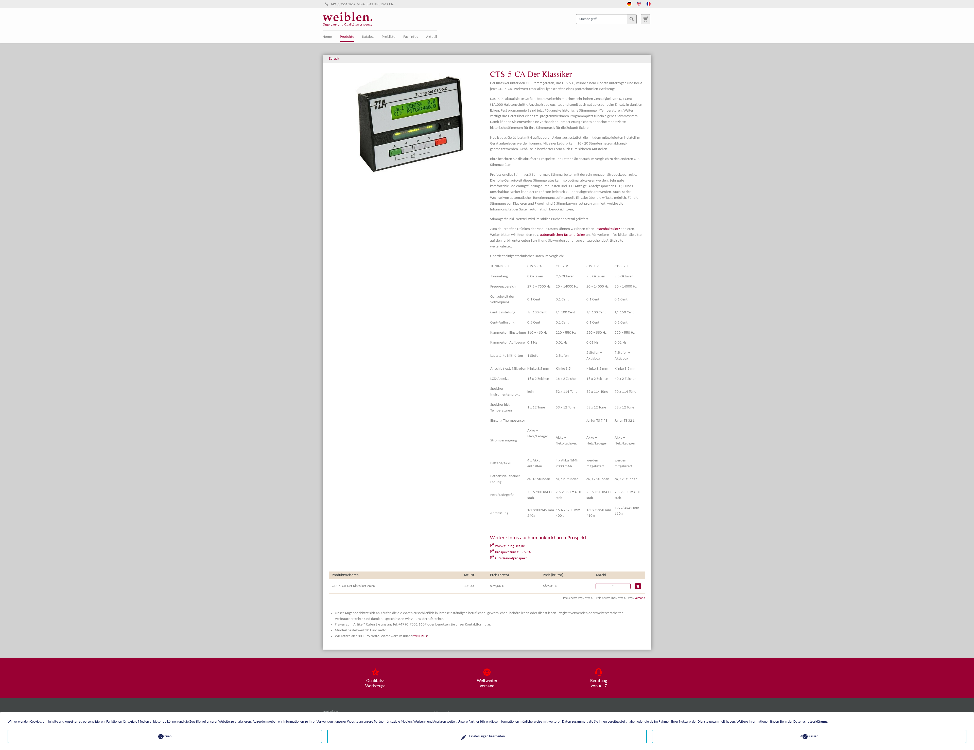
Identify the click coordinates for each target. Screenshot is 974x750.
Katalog (368, 37)
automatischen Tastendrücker (562, 235)
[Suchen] (631, 19)
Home (327, 37)
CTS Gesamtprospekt (511, 558)
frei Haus (420, 636)
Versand (640, 598)
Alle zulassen (809, 736)
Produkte (347, 37)
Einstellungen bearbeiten (487, 736)
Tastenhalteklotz (607, 229)
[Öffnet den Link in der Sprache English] (639, 3)
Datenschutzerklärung (810, 722)
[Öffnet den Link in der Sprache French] (648, 3)
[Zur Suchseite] (645, 19)
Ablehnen (164, 736)
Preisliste (388, 37)
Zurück (334, 59)
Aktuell (431, 37)
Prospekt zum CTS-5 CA (513, 552)
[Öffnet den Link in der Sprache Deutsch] (629, 3)
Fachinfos (410, 37)
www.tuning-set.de (510, 546)
